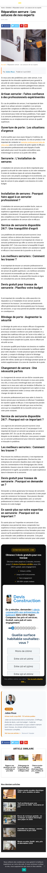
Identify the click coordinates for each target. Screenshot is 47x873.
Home (3, 8)
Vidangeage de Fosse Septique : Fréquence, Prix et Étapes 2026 (23, 768)
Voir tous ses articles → (12, 733)
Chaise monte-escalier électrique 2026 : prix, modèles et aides (37, 769)
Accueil (3, 64)
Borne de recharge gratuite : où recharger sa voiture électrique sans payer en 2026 (29, 817)
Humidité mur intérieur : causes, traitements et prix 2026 (29, 829)
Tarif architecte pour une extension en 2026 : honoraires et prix (30, 805)
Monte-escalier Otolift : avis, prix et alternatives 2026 (30, 842)
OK (24, 870)
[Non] (44, 866)
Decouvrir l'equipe (28, 733)
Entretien (8, 8)
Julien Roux (10, 72)
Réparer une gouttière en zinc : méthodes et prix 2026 (9, 768)
